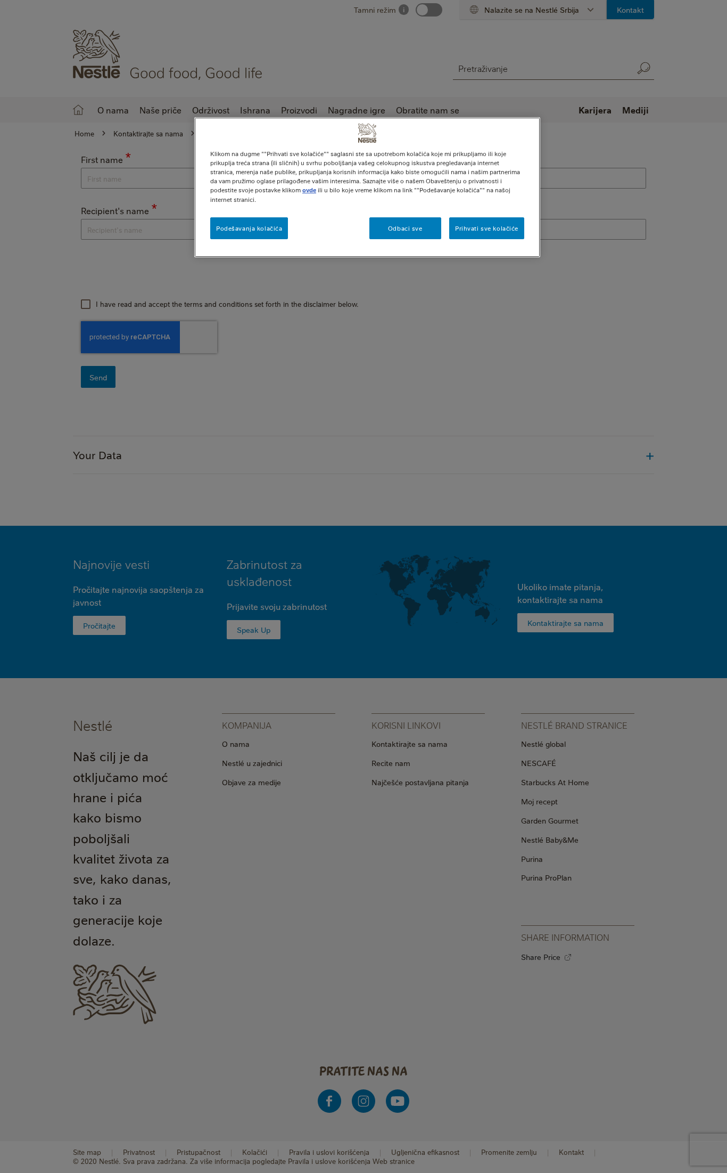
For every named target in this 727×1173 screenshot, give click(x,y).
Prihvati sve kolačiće (486, 228)
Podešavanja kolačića (249, 228)
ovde (309, 190)
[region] (367, 187)
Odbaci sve (405, 228)
